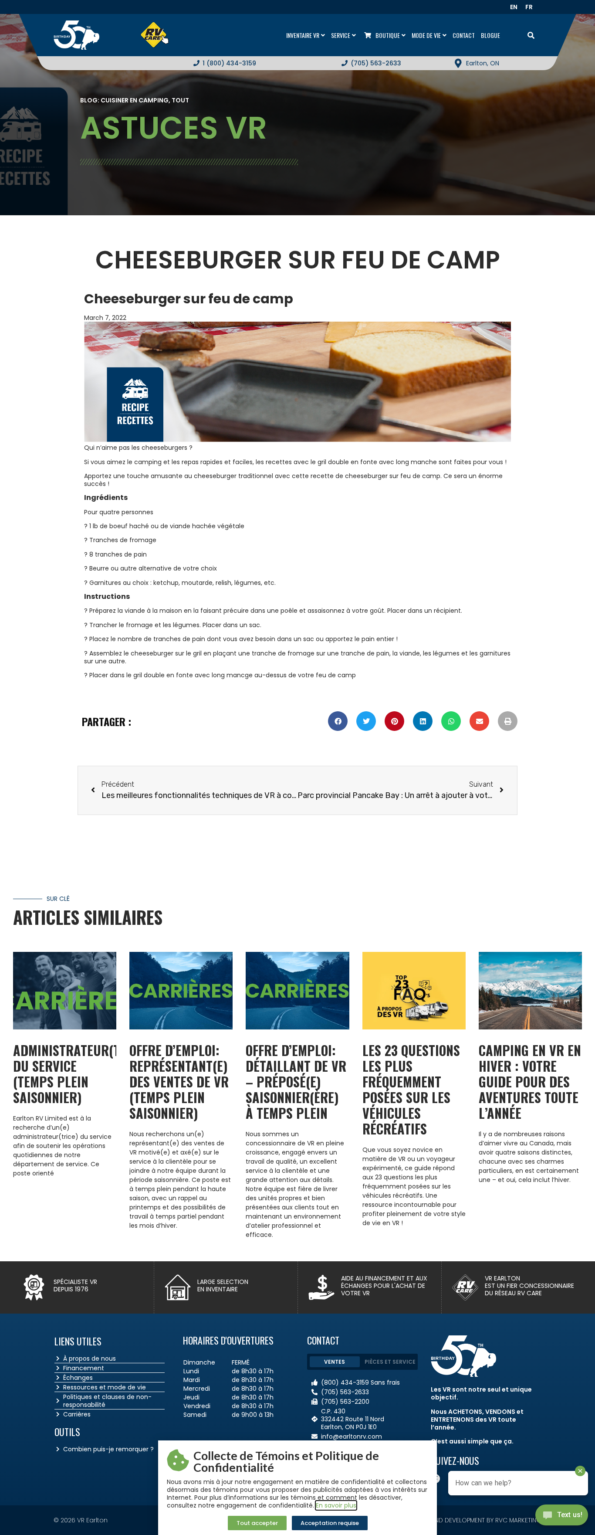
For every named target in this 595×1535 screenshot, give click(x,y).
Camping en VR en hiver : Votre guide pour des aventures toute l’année (530, 1081)
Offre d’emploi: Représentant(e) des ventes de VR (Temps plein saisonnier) (179, 1081)
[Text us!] (561, 1517)
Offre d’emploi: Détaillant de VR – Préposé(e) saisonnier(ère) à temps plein (296, 1081)
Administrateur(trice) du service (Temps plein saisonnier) (81, 1073)
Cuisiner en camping (135, 100)
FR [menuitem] (529, 7)
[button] (338, 721)
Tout (180, 100)
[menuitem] (516, 7)
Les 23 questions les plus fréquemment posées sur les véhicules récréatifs (411, 1089)
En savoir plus (336, 1505)
